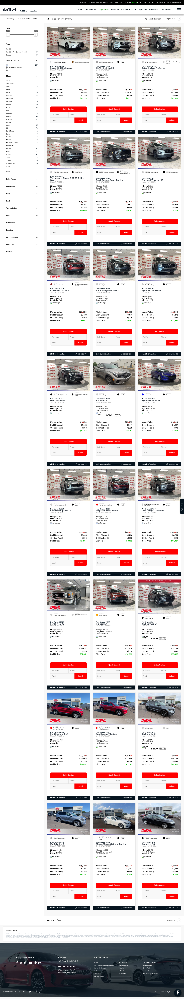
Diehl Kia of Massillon (57, 131)
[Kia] (9, 9)
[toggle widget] (177, 992)
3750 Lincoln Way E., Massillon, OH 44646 (164, 3)
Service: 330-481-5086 (104, 3)
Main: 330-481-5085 (87, 3)
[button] (88, 42)
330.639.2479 (82, 131)
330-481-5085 (68, 961)
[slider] (8, 34)
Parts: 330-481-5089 (123, 3)
